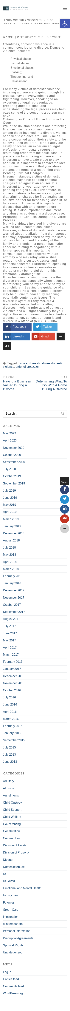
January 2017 (12, 668)
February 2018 (12, 576)
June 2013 (10, 761)
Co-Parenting (12, 824)
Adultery (8, 781)
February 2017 (12, 661)
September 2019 (14, 483)
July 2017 (9, 626)
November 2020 (13, 447)
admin (9, 37)
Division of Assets (15, 845)
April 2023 (10, 440)
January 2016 (12, 733)
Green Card (10, 909)
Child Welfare (12, 816)
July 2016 (9, 697)
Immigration (10, 916)
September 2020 (14, 462)
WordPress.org (13, 993)
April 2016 (10, 711)
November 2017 (13, 597)
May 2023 (9, 433)
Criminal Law (12, 838)
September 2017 (14, 611)
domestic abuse (39, 363)
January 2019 (12, 526)
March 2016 (11, 718)
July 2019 (9, 490)
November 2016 (13, 683)
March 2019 (11, 519)
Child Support (12, 809)
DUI (5, 874)
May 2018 (9, 554)
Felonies (9, 902)
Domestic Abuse (14, 866)
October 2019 (12, 476)
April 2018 (10, 562)
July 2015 (9, 747)
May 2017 (9, 640)
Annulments (11, 795)
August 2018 (11, 540)
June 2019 (10, 497)
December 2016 (13, 676)
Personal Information (16, 931)
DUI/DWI (9, 881)
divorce (22, 363)
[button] (65, 23)
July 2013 (9, 754)
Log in (7, 972)
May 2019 (9, 504)
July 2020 (9, 469)
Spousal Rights (13, 945)
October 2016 (12, 690)
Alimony (8, 788)
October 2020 (12, 454)
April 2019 (10, 511)
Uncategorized (12, 952)
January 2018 (12, 583)
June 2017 (10, 633)
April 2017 (10, 647)
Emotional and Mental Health (22, 888)
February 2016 (12, 726)
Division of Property (16, 852)
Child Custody (12, 802)
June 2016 (10, 704)
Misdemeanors (13, 923)
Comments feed (13, 986)
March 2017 (11, 654)
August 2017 (11, 619)
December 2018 (13, 533)
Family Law (10, 895)
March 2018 (11, 569)
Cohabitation (11, 831)
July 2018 (9, 547)
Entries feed (11, 979)
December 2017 (13, 590)
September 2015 (14, 740)
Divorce (55, 37)
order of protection (28, 366)
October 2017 (12, 604)
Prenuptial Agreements (18, 938)
